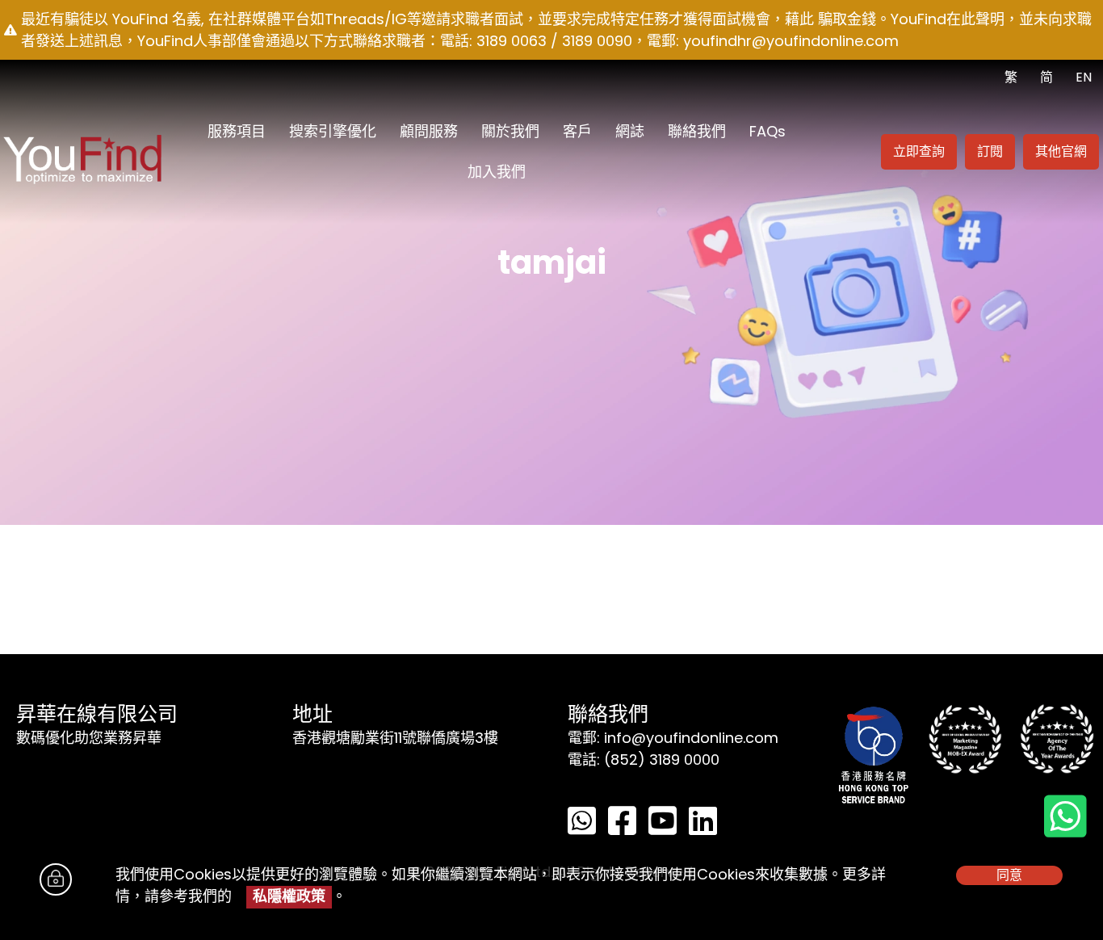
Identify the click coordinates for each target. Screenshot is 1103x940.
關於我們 (510, 131)
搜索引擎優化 (332, 131)
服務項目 (237, 131)
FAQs (767, 131)
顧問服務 (429, 131)
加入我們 (497, 172)
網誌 (629, 131)
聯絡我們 (697, 131)
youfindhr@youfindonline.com (791, 41)
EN (1084, 77)
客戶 (577, 131)
